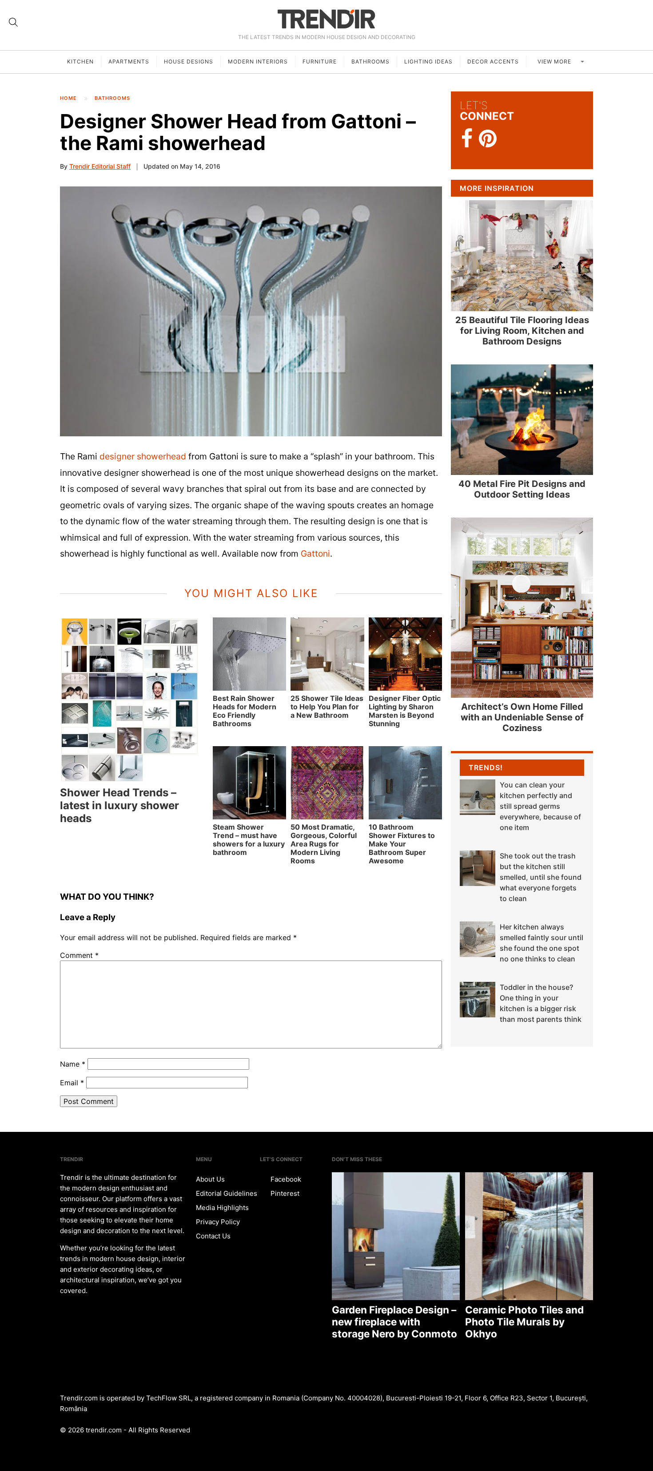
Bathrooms (370, 61)
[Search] (13, 22)
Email (72, 1082)
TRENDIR (326, 19)
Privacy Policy (218, 1222)
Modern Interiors (258, 61)
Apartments (128, 61)
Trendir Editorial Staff (100, 166)
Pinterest (284, 1193)
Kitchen (80, 61)
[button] (251, 311)
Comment (79, 955)
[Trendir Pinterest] (488, 139)
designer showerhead (143, 456)
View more (555, 61)
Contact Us (213, 1236)
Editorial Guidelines (226, 1193)
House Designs (188, 61)
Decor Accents (493, 61)
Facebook (285, 1179)
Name (72, 1064)
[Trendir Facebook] (467, 138)
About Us (210, 1179)
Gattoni (315, 553)
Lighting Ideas (428, 61)
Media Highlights (222, 1207)
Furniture (320, 61)
